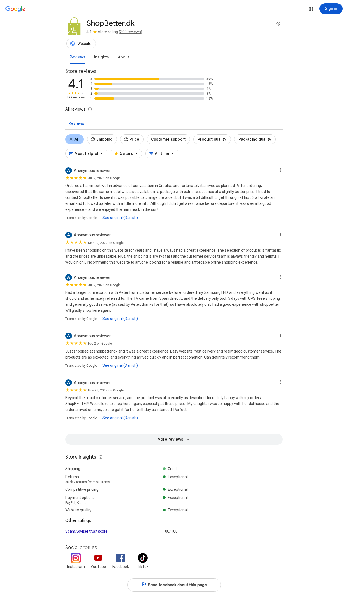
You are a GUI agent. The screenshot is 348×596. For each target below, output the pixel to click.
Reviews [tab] (76, 123)
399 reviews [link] (130, 32)
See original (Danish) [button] (120, 217)
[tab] (77, 57)
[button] (310, 9)
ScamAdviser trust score (86, 531)
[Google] (15, 9)
